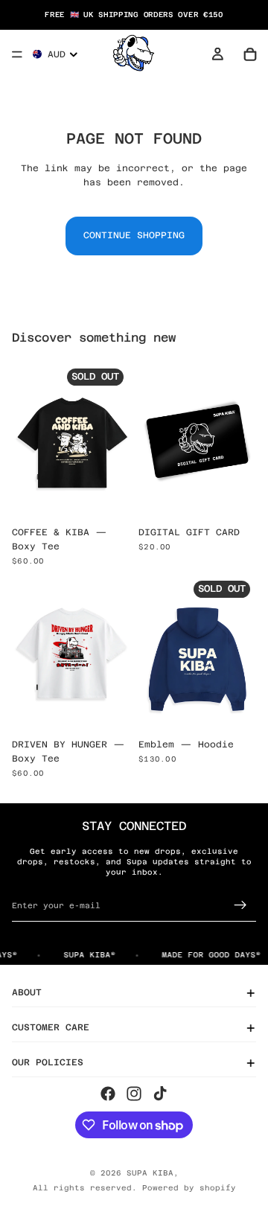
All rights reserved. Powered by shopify (134, 1188)
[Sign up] (240, 905)
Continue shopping (134, 235)
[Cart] (250, 54)
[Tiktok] (160, 1093)
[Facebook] (108, 1093)
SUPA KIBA (150, 1173)
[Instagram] (134, 1093)
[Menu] (17, 54)
